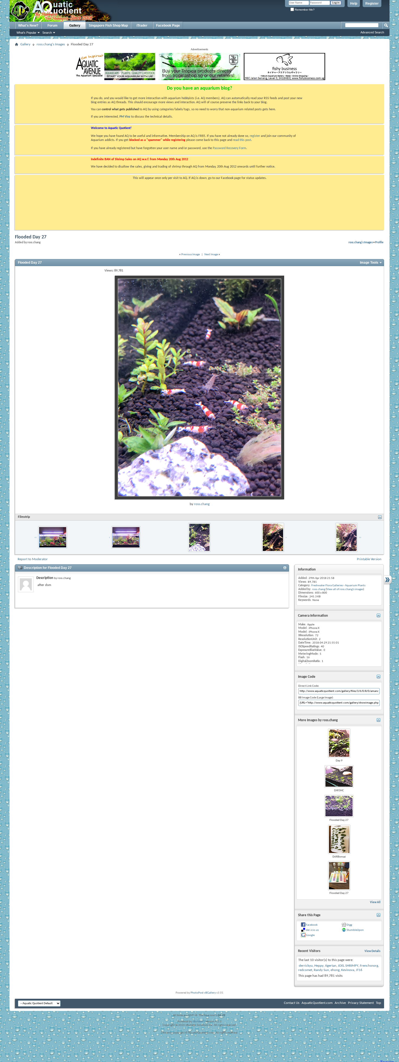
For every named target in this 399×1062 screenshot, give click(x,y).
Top (378, 1003)
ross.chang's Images (51, 44)
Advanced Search (372, 32)
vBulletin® (198, 1021)
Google (310, 935)
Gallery (74, 25)
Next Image (211, 254)
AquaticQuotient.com (317, 1003)
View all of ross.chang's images (345, 589)
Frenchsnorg (369, 966)
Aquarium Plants (355, 585)
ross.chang (202, 504)
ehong (335, 970)
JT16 (359, 970)
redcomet (305, 970)
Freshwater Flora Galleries (327, 585)
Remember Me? (304, 9)
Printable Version (369, 559)
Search (47, 32)
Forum (52, 25)
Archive (340, 1003)
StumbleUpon (355, 930)
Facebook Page (168, 25)
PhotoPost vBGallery (203, 992)
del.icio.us (312, 930)
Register (372, 3)
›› (360, 537)
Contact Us (291, 1003)
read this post (242, 140)
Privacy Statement (361, 1003)
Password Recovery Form (229, 148)
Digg (349, 925)
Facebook (312, 925)
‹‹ (35, 537)
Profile (379, 242)
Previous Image (190, 254)
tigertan (330, 966)
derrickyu (306, 966)
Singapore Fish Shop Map (108, 25)
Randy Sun (321, 970)
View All (375, 902)
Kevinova (347, 970)
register (255, 136)
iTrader (142, 25)
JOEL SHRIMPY (348, 966)
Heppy (319, 966)
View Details (372, 951)
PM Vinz (124, 116)
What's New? (28, 25)
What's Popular (26, 32)
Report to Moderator (33, 559)
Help (353, 3)
